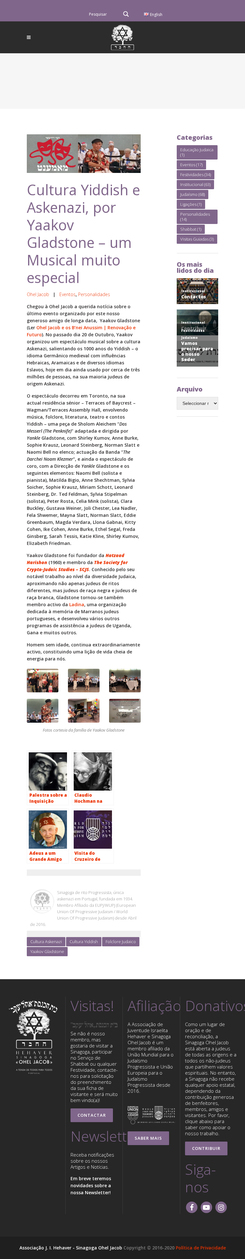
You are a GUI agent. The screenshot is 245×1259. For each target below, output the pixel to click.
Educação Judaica (196, 152)
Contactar (92, 1115)
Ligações (191, 204)
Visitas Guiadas (197, 239)
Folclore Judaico (121, 941)
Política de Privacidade (201, 1248)
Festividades (195, 174)
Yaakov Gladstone (47, 951)
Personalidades (94, 294)
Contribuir (206, 1148)
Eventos (67, 294)
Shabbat (190, 229)
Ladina (76, 604)
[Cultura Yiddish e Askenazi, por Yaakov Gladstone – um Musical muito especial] (84, 153)
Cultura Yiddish (84, 941)
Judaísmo (192, 194)
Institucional (195, 184)
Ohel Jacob (38, 294)
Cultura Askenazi (46, 941)
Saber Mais (148, 1138)
